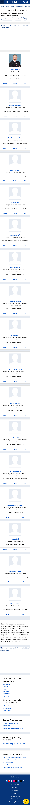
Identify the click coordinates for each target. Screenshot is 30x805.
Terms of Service (15, 796)
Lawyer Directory (10, 6)
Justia (2, 6)
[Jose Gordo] (15, 427)
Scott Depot (6, 684)
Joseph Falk (15, 539)
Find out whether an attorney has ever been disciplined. (15, 744)
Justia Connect (15, 784)
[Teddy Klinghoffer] (15, 292)
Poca (4, 689)
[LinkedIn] (7, 781)
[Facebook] (11, 781)
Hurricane (6, 696)
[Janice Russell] (15, 393)
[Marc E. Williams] (15, 96)
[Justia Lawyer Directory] (23, 781)
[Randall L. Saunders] (15, 128)
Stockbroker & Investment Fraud (13, 728)
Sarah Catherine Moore (15, 505)
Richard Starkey (15, 571)
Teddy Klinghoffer (15, 301)
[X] (21, 781)
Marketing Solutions (15, 802)
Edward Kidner (15, 604)
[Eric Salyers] (15, 193)
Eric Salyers (15, 203)
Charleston (6, 691)
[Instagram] (14, 781)
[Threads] (16, 781)
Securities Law (19, 6)
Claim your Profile (8, 762)
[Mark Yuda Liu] (15, 258)
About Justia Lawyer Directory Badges (14, 757)
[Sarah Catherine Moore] (15, 495)
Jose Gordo (15, 437)
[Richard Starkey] (15, 562)
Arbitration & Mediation (10, 723)
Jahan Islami (15, 335)
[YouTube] (9, 781)
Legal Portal (15, 787)
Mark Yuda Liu (15, 267)
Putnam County (7, 706)
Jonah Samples (15, 170)
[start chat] (26, 801)
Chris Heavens (15, 70)
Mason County (7, 708)
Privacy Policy (15, 799)
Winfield (5, 686)
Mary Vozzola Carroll (15, 369)
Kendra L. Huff (15, 235)
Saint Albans (6, 694)
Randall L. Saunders (15, 138)
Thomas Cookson (15, 471)
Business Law (7, 726)
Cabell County (7, 710)
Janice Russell (15, 403)
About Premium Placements (11, 765)
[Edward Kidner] (15, 594)
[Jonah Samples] (15, 161)
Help (15, 793)
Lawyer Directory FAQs (10, 760)
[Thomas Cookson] (15, 461)
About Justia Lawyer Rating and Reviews (12, 768)
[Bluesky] (18, 781)
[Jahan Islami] (15, 326)
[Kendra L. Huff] (15, 225)
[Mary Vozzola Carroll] (15, 359)
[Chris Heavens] (15, 60)
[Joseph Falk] (15, 529)
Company (15, 790)
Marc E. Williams (15, 106)
